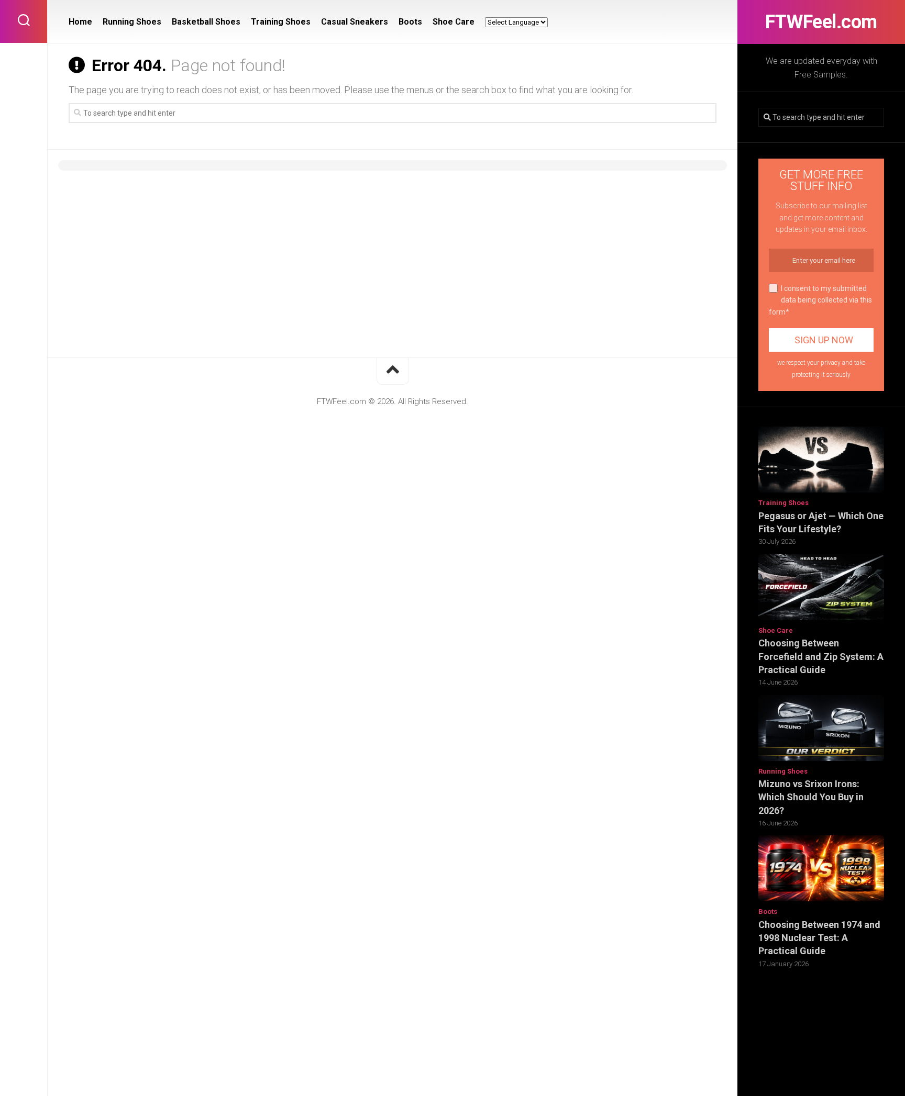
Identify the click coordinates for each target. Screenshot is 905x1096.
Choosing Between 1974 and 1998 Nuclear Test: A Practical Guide (819, 937)
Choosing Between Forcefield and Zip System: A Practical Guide (821, 656)
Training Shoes (783, 503)
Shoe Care (775, 630)
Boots (767, 911)
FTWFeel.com (821, 22)
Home (80, 22)
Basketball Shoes (206, 22)
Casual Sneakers (354, 22)
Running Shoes (783, 771)
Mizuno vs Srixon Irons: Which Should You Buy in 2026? (811, 796)
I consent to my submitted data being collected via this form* (820, 300)
